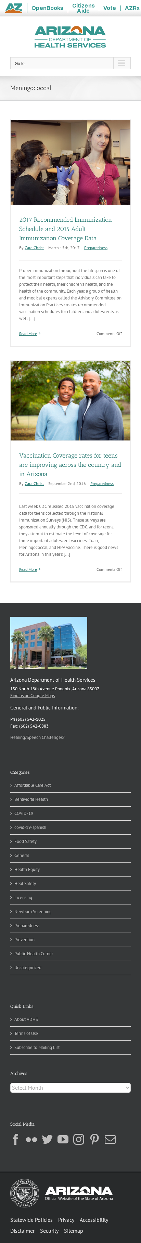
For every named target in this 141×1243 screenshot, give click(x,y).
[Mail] (110, 1139)
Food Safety (25, 841)
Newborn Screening (33, 911)
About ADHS (26, 1019)
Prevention (24, 940)
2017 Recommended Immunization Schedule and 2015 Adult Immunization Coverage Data (65, 229)
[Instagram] (78, 1139)
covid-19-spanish (30, 827)
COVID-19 (23, 813)
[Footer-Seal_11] (61, 1181)
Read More (28, 333)
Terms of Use (26, 1033)
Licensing (23, 897)
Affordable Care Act (32, 785)
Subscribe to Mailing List (37, 1047)
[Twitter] (47, 1139)
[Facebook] (15, 1139)
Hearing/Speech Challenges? (37, 737)
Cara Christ (34, 247)
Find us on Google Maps (32, 696)
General (21, 855)
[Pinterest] (94, 1139)
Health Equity (27, 869)
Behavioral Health (31, 799)
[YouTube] (62, 1139)
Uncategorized (27, 968)
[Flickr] (31, 1139)
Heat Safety (25, 883)
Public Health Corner (33, 954)
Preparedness (95, 247)
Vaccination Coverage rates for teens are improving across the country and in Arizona (70, 465)
